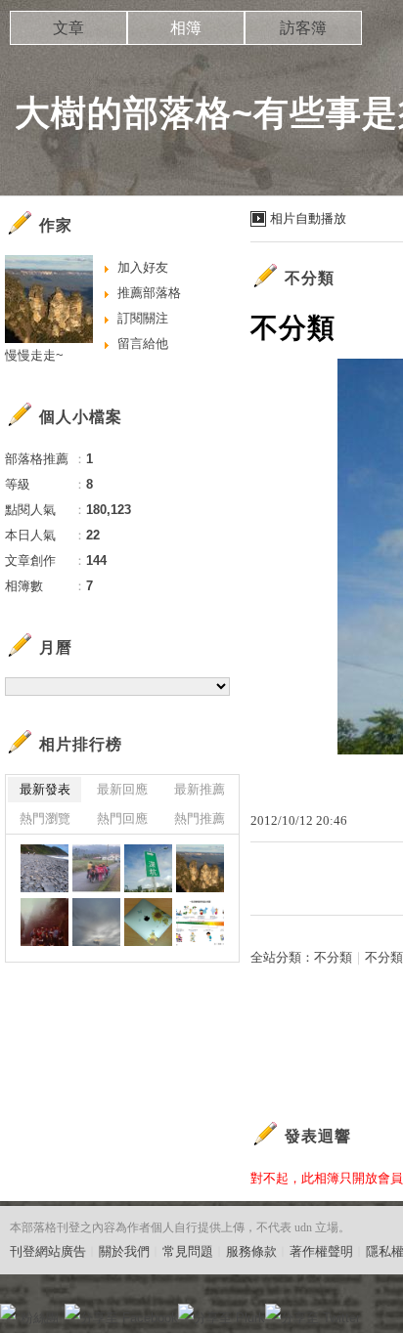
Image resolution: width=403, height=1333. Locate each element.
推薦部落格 (149, 292)
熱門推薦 (199, 818)
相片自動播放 (308, 218)
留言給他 (142, 343)
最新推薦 (199, 789)
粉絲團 (40, 1318)
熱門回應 (122, 818)
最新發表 (45, 789)
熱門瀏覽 (45, 818)
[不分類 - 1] (200, 922)
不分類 (333, 957)
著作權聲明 (321, 1251)
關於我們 (124, 1251)
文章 (68, 28)
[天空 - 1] (96, 922)
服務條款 (251, 1251)
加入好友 (142, 267)
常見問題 (187, 1251)
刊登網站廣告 (48, 1251)
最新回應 (122, 789)
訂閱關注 (142, 318)
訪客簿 (303, 28)
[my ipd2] (148, 922)
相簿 (186, 28)
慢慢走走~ (34, 355)
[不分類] (44, 868)
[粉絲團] (8, 1311)
